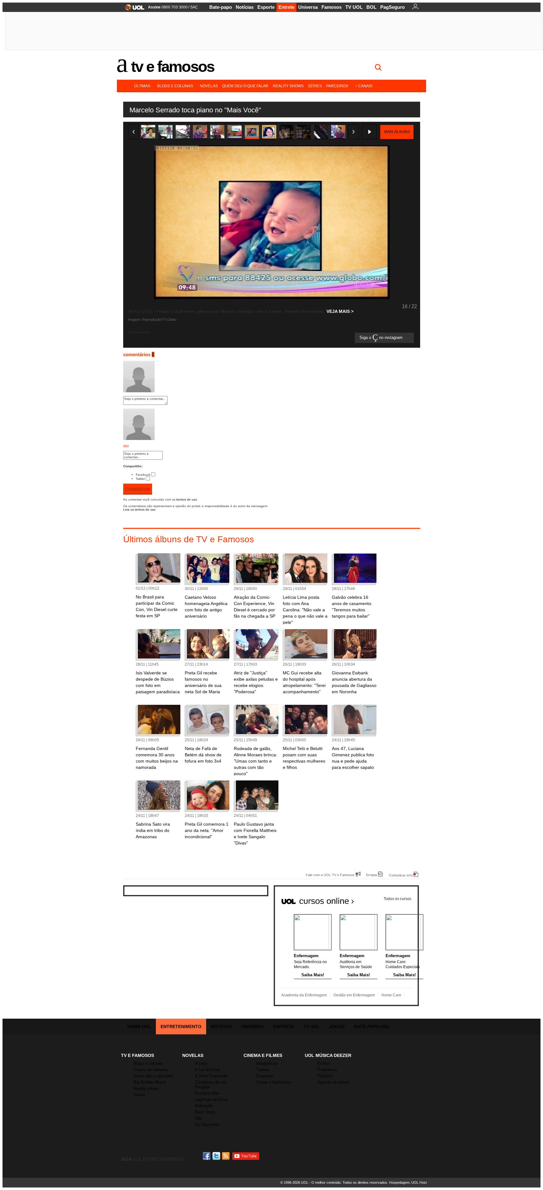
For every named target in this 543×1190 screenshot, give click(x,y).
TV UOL (354, 7)
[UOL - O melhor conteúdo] (133, 9)
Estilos (323, 1063)
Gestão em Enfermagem (354, 995)
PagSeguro (392, 7)
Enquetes (264, 1076)
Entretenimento (181, 1026)
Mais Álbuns (397, 132)
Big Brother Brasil (150, 1082)
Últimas (142, 86)
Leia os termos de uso (139, 509)
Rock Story (205, 1112)
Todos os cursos (397, 899)
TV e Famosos (172, 66)
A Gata (201, 1063)
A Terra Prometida (211, 1076)
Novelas (209, 86)
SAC (194, 7)
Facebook (143, 474)
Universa (308, 7)
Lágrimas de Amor (211, 1099)
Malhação (203, 1105)
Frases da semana (150, 1069)
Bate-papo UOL (372, 1026)
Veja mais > (340, 311)
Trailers (263, 1069)
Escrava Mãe (207, 1093)
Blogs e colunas (175, 86)
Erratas (371, 874)
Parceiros (337, 86)
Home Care (391, 995)
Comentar (137, 489)
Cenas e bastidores (273, 1082)
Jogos (337, 1026)
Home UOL (139, 1026)
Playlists (325, 1076)
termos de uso (186, 499)
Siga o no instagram (381, 337)
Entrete (286, 7)
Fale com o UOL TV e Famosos (330, 874)
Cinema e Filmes (263, 1055)
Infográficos (266, 1063)
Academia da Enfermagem (304, 995)
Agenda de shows (333, 1082)
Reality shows (288, 86)
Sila (198, 1118)
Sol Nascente (207, 1124)
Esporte (266, 7)
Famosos (331, 7)
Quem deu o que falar (245, 86)
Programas (327, 1069)
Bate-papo (220, 7)
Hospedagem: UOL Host (408, 1182)
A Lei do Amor (207, 1069)
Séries (315, 86)
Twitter (140, 478)
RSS (226, 1156)
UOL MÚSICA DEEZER (328, 1055)
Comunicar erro (401, 875)
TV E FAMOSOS (137, 1055)
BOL (371, 7)
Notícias (245, 7)
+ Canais (363, 86)
